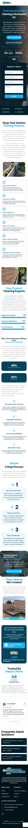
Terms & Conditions (20, 791)
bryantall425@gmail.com (10, 807)
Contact (16, 794)
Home (3, 791)
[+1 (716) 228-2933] (2, 809)
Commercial (5, 796)
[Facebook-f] (2, 814)
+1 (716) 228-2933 (9, 810)
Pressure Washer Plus (11, 296)
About (16, 796)
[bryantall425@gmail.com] (2, 807)
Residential (4, 794)
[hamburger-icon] (24, 2)
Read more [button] (6, 716)
